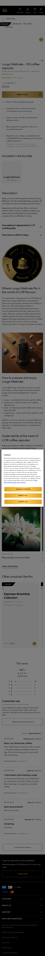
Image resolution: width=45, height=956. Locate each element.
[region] (22, 478)
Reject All (23, 495)
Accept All (23, 502)
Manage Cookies (23, 489)
